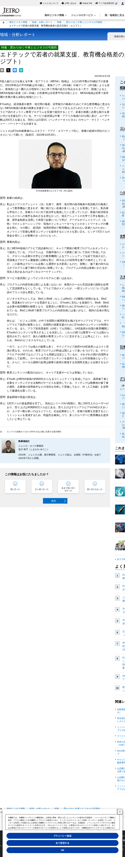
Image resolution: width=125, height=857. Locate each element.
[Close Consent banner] (119, 811)
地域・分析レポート (42, 22)
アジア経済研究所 (106, 3)
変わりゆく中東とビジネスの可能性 (84, 22)
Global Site (87, 3)
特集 (59, 22)
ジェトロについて (50, 3)
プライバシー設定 (62, 835)
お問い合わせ (70, 3)
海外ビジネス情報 (18, 22)
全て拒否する (62, 843)
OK (62, 850)
